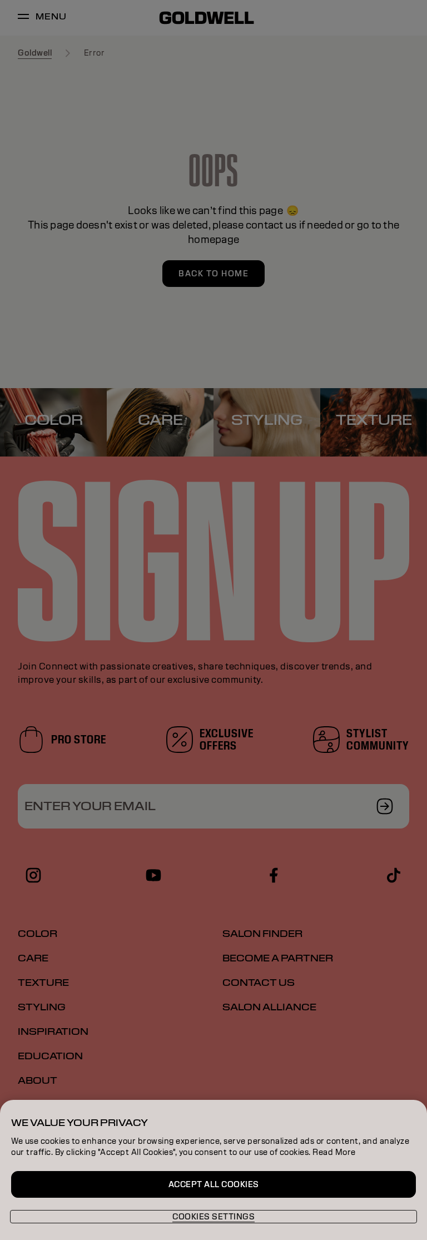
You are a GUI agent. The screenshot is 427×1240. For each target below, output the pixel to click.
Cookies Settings (213, 1217)
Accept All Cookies (213, 1184)
